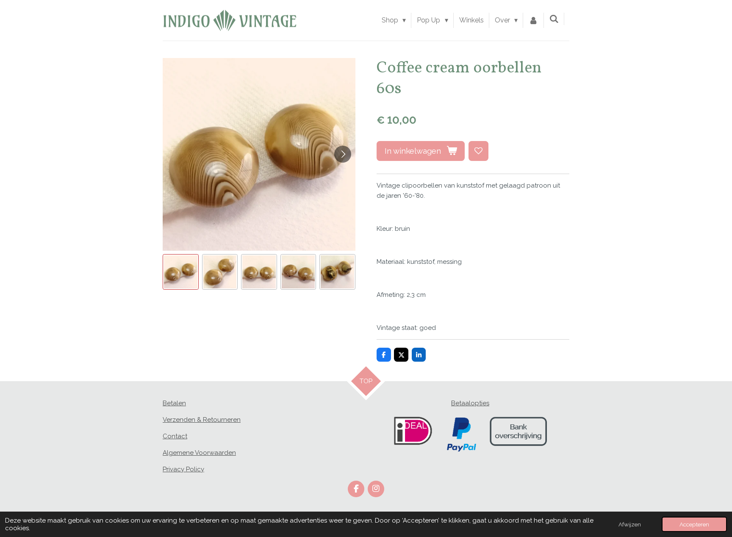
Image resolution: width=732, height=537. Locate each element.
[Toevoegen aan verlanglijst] (478, 151)
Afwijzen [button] (629, 524)
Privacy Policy (183, 469)
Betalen (174, 403)
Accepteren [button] (694, 524)
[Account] (533, 20)
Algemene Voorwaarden (199, 453)
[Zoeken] (554, 19)
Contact (175, 436)
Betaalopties (470, 403)
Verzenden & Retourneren (202, 420)
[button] (181, 272)
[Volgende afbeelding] (342, 154)
